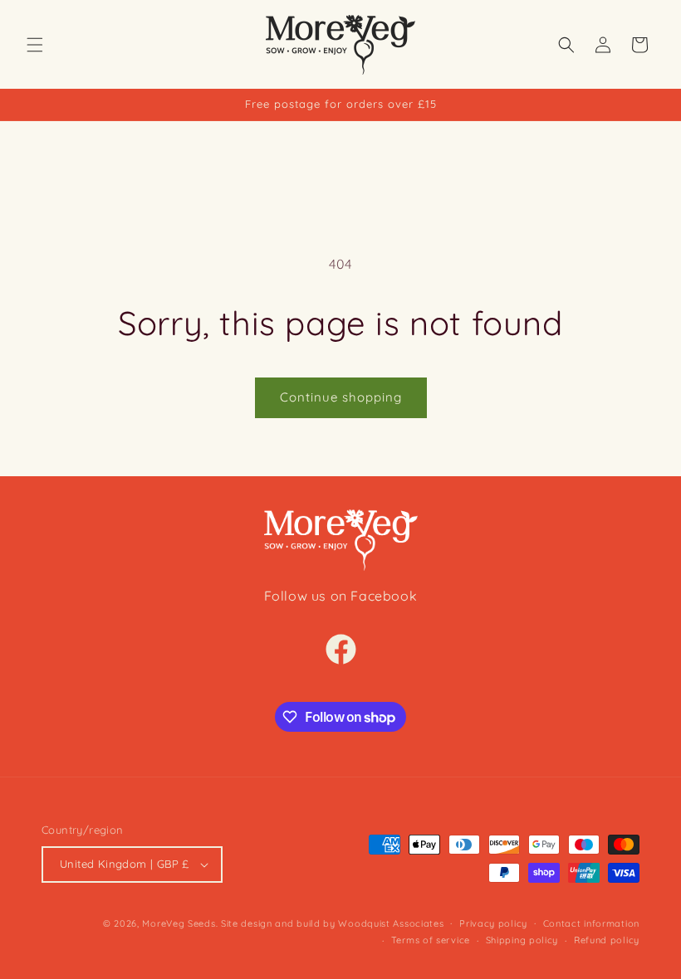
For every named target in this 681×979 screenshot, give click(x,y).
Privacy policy (493, 923)
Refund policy (606, 940)
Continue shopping (341, 397)
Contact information (591, 923)
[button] (35, 45)
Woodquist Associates (390, 923)
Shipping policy (522, 940)
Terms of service (430, 940)
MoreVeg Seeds (178, 923)
